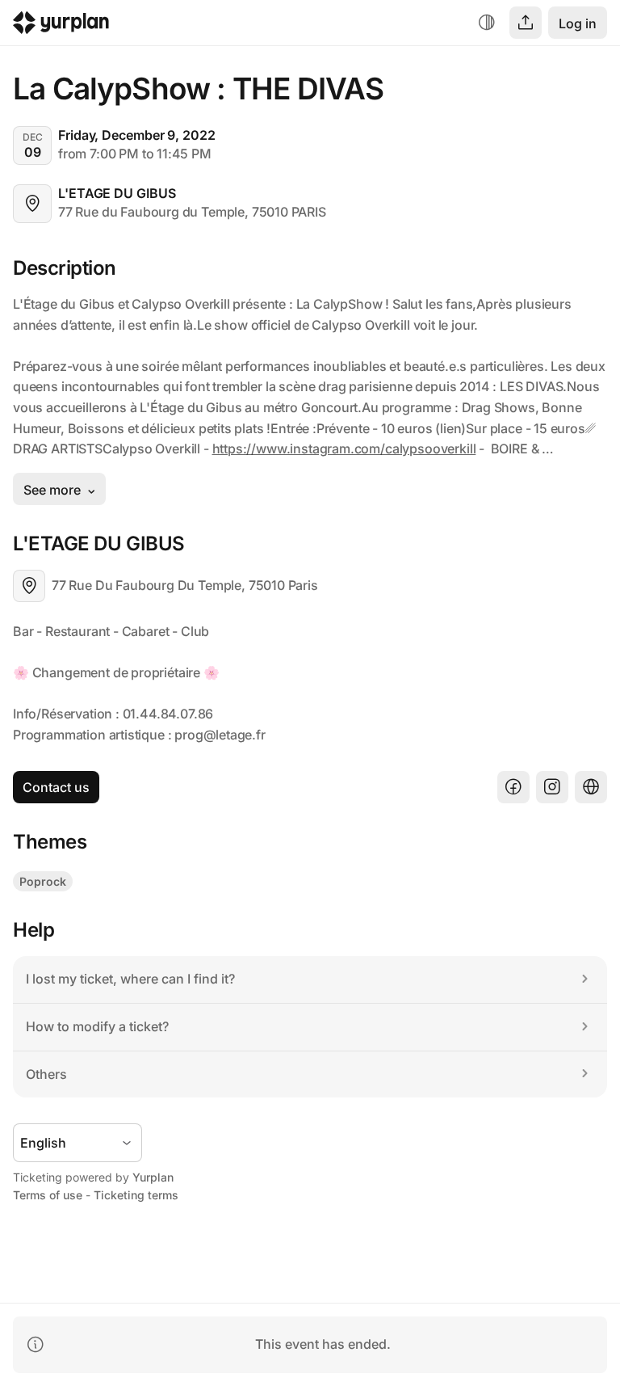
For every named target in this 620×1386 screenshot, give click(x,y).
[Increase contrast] (487, 22)
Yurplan (153, 1177)
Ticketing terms (136, 1195)
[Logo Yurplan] (61, 26)
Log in (578, 23)
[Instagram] (552, 787)
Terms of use (47, 1195)
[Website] (591, 787)
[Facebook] (513, 787)
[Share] (525, 22)
